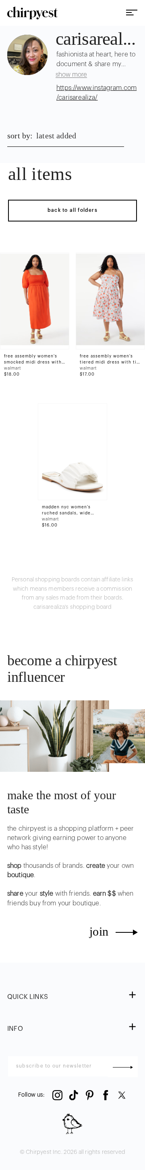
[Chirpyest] (32, 12)
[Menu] (132, 13)
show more (71, 74)
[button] (72, 997)
